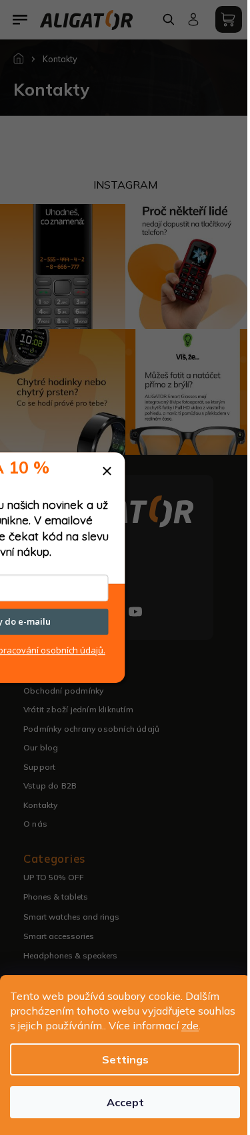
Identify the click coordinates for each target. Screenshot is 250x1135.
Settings (125, 1059)
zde (190, 1025)
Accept (125, 1102)
